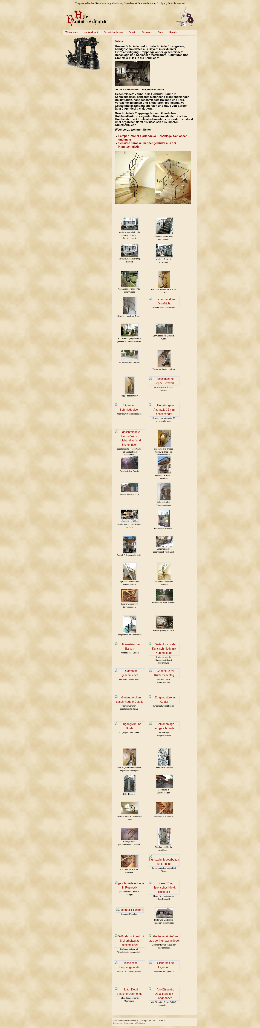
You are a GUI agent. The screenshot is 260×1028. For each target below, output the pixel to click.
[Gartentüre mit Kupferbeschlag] (164, 673)
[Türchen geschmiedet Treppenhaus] (164, 226)
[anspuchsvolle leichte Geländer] (164, 571)
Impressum (118, 1023)
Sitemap (142, 1023)
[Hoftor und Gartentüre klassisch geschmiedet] (164, 912)
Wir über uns (71, 32)
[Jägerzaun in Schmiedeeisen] (129, 407)
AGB (136, 1023)
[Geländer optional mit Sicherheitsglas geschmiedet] (129, 941)
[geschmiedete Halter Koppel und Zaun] (130, 516)
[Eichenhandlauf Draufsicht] (164, 301)
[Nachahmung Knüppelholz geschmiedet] (130, 278)
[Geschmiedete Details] (130, 463)
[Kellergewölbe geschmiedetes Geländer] (130, 834)
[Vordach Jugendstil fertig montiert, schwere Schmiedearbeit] (130, 224)
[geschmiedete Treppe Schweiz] (164, 381)
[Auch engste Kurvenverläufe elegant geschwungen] (130, 757)
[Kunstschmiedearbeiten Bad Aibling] (164, 860)
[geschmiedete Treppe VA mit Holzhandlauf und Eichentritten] (129, 438)
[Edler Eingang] (129, 784)
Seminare (147, 32)
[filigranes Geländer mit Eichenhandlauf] (130, 571)
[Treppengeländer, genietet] (164, 359)
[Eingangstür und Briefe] (129, 726)
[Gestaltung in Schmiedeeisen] (164, 781)
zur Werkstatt (91, 32)
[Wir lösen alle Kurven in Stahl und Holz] (164, 279)
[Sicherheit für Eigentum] (164, 965)
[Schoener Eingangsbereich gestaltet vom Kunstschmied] (130, 330)
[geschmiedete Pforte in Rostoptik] (129, 885)
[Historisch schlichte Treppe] (130, 306)
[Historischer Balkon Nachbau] (164, 465)
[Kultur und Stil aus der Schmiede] (130, 861)
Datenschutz (128, 1023)
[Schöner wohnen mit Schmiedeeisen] (130, 595)
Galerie (132, 32)
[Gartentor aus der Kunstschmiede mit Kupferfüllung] (164, 649)
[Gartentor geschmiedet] (129, 673)
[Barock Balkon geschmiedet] (130, 545)
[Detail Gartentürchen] (164, 757)
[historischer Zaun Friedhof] (164, 595)
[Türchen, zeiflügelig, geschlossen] (164, 837)
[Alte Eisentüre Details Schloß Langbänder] (164, 994)
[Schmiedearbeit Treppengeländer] (164, 491)
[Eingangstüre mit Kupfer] (164, 699)
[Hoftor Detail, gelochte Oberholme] (129, 991)
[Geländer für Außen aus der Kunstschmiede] (164, 938)
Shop (160, 32)
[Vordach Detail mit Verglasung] (164, 251)
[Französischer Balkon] (129, 646)
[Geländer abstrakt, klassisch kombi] (130, 808)
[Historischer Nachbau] (164, 518)
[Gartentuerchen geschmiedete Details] (129, 699)
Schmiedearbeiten (113, 32)
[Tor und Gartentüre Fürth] (130, 355)
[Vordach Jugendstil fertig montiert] (130, 250)
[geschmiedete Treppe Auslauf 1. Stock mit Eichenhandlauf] (164, 438)
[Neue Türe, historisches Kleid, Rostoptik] (164, 888)
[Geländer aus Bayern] (164, 808)
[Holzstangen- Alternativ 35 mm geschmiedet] (164, 410)
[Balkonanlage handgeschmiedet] (164, 726)
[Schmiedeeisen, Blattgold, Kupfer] (164, 328)
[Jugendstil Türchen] (130, 910)
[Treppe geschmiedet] (130, 385)
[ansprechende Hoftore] (130, 487)
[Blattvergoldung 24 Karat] (164, 622)
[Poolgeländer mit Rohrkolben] (130, 624)
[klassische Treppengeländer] (129, 965)
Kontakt (173, 32)
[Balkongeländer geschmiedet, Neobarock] (164, 541)
